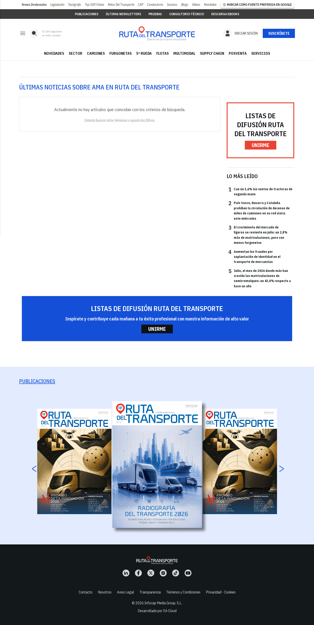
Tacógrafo (74, 5)
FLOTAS (162, 53)
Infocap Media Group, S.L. (163, 603)
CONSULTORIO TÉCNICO (186, 14)
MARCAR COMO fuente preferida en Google (259, 5)
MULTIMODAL (184, 53)
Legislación (57, 5)
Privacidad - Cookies (221, 592)
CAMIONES (96, 53)
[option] (157, 464)
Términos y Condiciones (183, 592)
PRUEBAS (155, 14)
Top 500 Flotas (94, 5)
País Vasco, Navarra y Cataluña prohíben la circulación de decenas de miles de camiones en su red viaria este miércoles (259, 210)
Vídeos (196, 5)
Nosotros (104, 592)
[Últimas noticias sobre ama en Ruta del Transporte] (157, 33)
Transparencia (150, 592)
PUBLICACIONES (86, 14)
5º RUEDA (144, 53)
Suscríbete (279, 33)
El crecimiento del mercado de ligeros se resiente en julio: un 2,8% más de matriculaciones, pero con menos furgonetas (257, 235)
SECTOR (75, 53)
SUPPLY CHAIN (212, 53)
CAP (140, 5)
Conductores (155, 5)
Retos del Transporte (121, 5)
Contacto (85, 592)
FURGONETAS (120, 53)
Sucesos (172, 5)
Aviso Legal (125, 592)
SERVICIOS (260, 53)
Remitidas (210, 5)
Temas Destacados (34, 5)
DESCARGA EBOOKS (225, 14)
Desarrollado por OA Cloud (157, 610)
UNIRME (260, 145)
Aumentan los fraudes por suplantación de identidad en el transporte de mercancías (254, 256)
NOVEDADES (54, 53)
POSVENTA (238, 53)
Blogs (184, 5)
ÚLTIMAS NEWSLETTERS (123, 14)
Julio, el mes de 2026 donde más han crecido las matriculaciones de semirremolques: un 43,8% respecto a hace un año (259, 278)
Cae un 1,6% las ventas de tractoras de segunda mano (260, 191)
